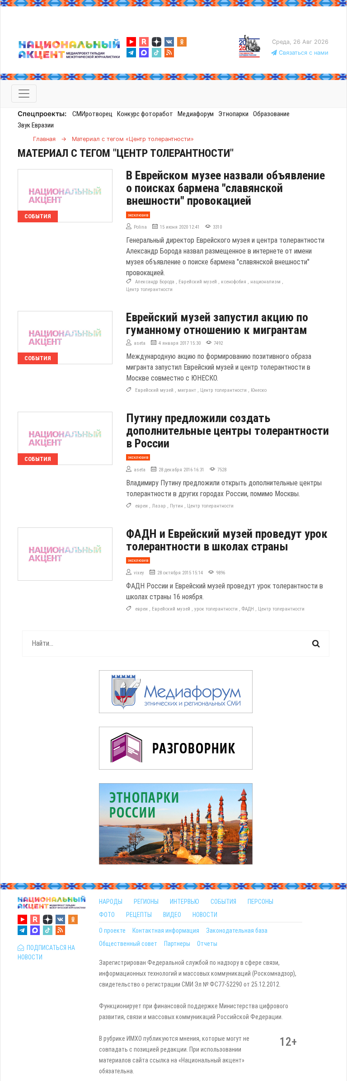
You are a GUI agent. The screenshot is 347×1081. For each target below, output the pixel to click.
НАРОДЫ (110, 901)
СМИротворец (92, 114)
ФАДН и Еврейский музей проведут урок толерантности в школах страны (227, 540)
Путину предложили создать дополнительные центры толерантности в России (227, 431)
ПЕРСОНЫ (260, 901)
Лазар (159, 506)
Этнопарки (233, 114)
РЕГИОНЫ (146, 901)
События (37, 216)
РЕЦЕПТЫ (139, 914)
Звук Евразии (36, 125)
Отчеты (207, 943)
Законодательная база (236, 930)
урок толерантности (216, 609)
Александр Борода (154, 282)
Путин (176, 506)
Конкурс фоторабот (145, 114)
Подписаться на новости (46, 952)
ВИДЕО (172, 914)
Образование (271, 114)
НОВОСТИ (204, 914)
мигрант (187, 390)
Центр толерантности (149, 289)
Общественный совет (128, 943)
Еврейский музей (197, 282)
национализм (265, 282)
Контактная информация (165, 930)
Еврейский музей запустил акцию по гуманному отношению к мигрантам (217, 323)
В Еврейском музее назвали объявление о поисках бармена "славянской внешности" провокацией (225, 188)
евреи (141, 506)
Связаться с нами (302, 52)
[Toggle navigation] (24, 94)
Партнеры (177, 943)
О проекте (112, 930)
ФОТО (107, 914)
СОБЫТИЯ (223, 901)
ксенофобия (233, 282)
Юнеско (259, 390)
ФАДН (248, 609)
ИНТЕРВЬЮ (184, 901)
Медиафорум (196, 114)
